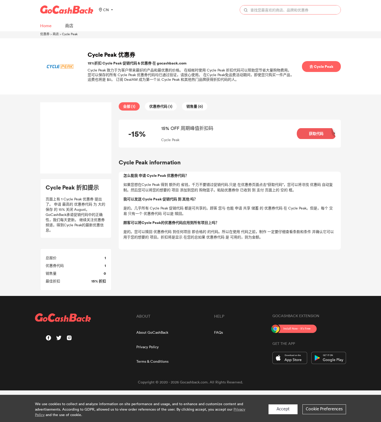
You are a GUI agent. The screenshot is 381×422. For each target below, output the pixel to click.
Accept (283, 409)
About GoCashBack (152, 332)
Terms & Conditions (152, 361)
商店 (56, 34)
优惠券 (45, 34)
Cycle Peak (69, 34)
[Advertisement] (76, 138)
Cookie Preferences (324, 409)
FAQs (218, 332)
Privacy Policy (147, 346)
